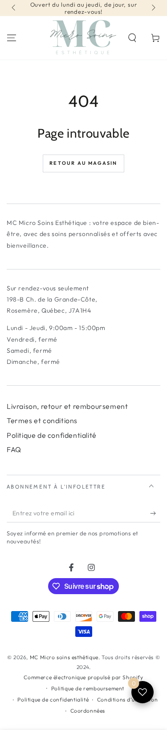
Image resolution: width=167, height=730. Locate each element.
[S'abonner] (155, 513)
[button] (132, 37)
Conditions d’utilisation (127, 699)
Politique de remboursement (88, 688)
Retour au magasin (83, 163)
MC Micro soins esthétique (64, 657)
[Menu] (11, 37)
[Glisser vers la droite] (152, 8)
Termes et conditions (42, 420)
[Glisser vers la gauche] (14, 8)
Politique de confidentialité (52, 435)
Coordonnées (88, 710)
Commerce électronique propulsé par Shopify (83, 677)
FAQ (14, 449)
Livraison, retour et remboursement (67, 406)
